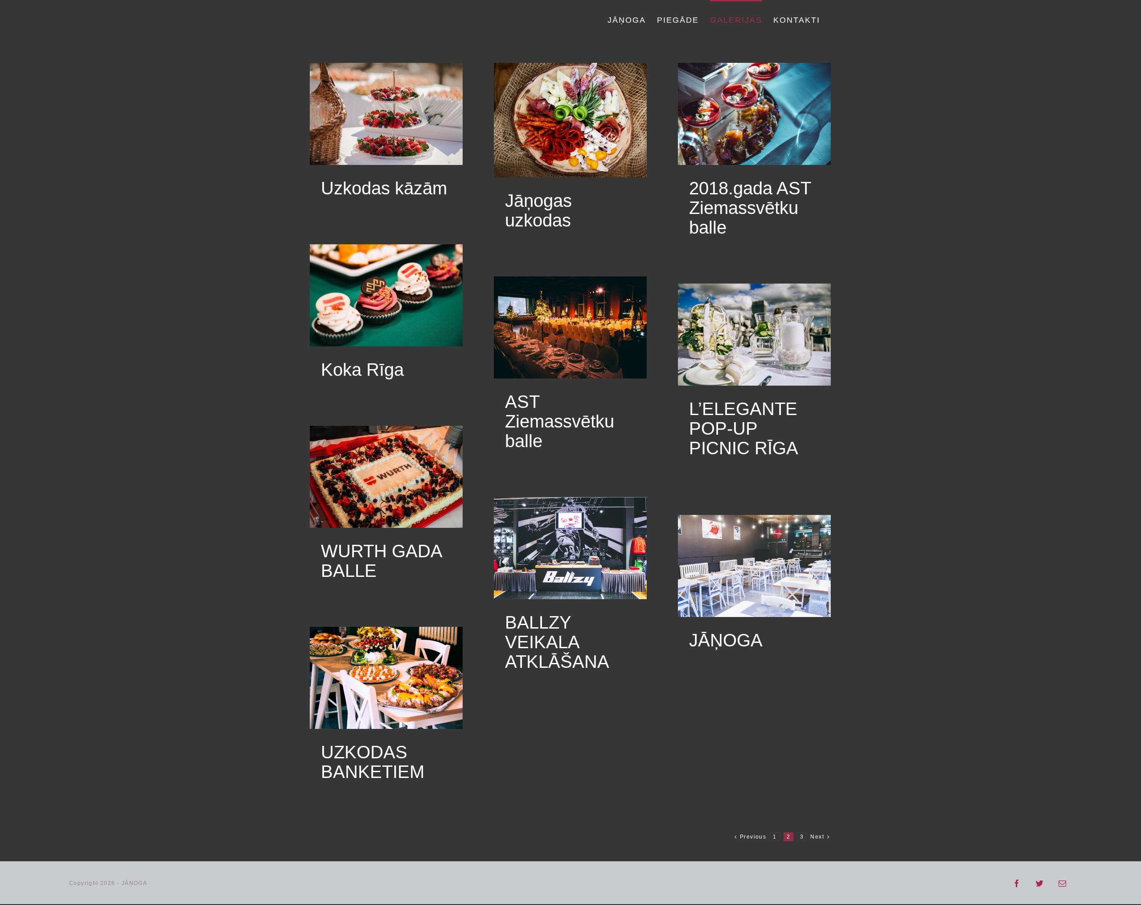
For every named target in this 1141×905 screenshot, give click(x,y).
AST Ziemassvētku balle (559, 421)
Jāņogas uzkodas (538, 210)
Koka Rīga (362, 369)
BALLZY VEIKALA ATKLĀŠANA (557, 642)
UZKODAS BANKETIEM (372, 762)
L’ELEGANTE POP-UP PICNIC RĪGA (743, 428)
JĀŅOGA (726, 640)
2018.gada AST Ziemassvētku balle (750, 207)
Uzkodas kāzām (384, 188)
